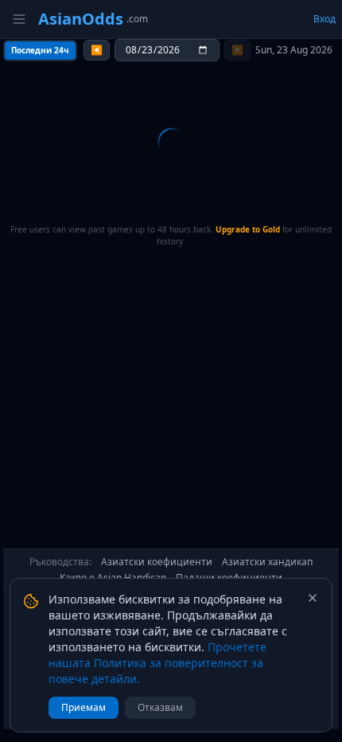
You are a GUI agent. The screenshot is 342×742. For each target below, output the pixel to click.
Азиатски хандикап (267, 562)
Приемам (83, 707)
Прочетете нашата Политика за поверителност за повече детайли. (157, 662)
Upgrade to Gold (248, 229)
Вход (324, 19)
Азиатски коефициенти (156, 562)
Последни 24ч (40, 50)
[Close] (312, 598)
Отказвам (160, 707)
